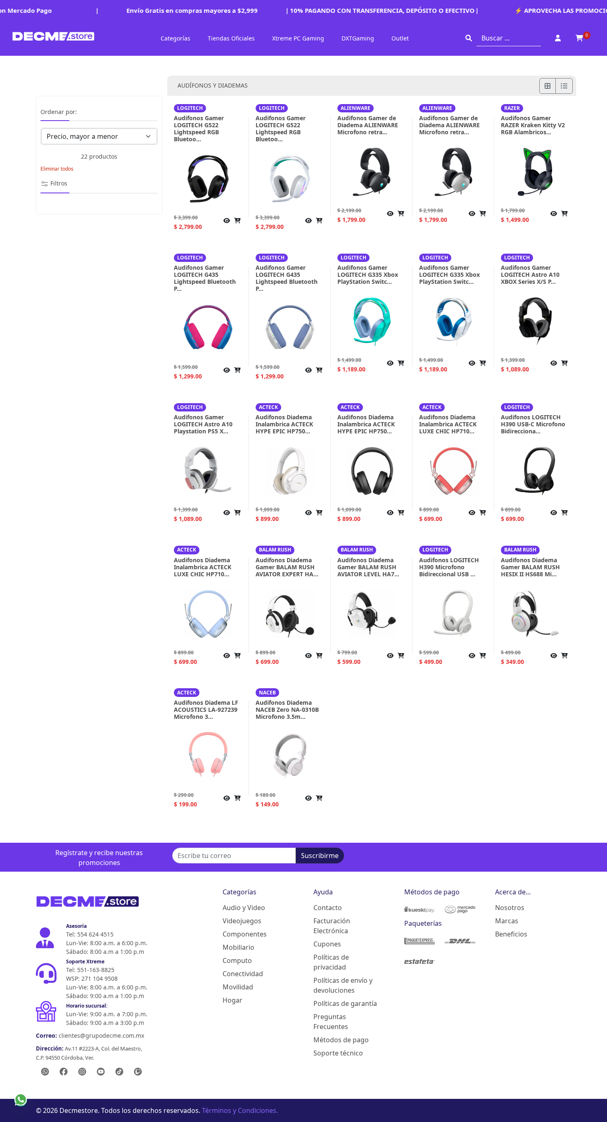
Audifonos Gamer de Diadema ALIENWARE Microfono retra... (367, 125)
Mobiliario (238, 947)
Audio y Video (244, 907)
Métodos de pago (341, 1039)
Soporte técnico (338, 1053)
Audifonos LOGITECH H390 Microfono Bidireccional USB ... (449, 567)
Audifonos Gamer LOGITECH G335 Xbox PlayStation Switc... (367, 274)
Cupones (327, 943)
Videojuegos (242, 920)
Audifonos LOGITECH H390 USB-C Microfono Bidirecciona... (533, 424)
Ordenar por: (58, 112)
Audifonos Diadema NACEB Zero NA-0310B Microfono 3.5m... (287, 709)
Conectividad (243, 973)
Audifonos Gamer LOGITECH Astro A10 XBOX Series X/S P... (530, 274)
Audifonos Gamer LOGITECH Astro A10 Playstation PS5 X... (203, 424)
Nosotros (509, 907)
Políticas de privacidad (331, 962)
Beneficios (511, 934)
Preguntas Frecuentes (330, 1021)
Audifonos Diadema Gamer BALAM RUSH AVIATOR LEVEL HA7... (368, 567)
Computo (237, 960)
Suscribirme (320, 855)
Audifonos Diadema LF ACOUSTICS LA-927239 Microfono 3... (206, 709)
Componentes (245, 934)
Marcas (506, 920)
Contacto (327, 907)
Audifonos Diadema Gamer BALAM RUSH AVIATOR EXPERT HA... (287, 567)
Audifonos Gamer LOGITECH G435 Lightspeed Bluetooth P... (205, 278)
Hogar (232, 1000)
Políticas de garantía (345, 1003)
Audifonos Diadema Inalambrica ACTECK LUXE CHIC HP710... (448, 424)
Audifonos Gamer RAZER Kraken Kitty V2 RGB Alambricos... (533, 125)
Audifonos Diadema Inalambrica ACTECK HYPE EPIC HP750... (284, 424)
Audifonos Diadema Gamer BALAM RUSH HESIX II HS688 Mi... (530, 567)
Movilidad (238, 986)
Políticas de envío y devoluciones (342, 985)
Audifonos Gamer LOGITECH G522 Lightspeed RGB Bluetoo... (199, 128)
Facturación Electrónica (331, 925)
